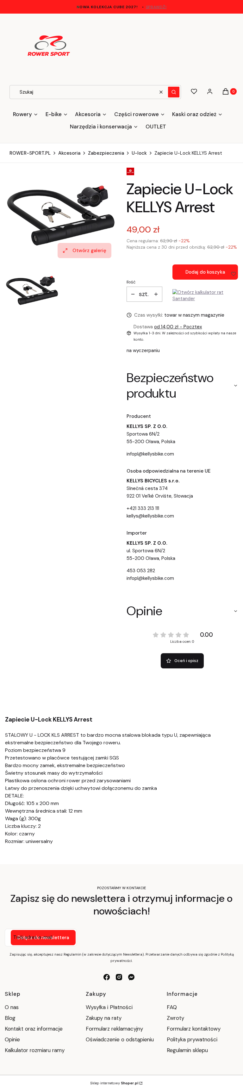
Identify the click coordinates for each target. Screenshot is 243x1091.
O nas (12, 1007)
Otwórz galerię (89, 250)
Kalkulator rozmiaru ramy (35, 1050)
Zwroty (175, 1017)
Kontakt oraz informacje (34, 1028)
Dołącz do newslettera (43, 937)
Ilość (131, 282)
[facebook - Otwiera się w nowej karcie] (106, 977)
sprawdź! (156, 6)
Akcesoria (69, 153)
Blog (10, 1017)
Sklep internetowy (114, 1083)
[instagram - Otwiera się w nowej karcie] (119, 977)
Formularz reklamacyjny (114, 1028)
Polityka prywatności (192, 1039)
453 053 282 (141, 570)
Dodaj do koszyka (205, 272)
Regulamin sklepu (187, 1050)
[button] (173, 92)
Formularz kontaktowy (194, 1028)
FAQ (172, 1007)
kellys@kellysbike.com (150, 516)
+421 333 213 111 (143, 508)
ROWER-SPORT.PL (30, 153)
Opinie (12, 1039)
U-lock (139, 153)
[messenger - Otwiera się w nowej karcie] (131, 977)
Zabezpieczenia (106, 153)
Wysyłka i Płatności (109, 1007)
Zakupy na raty (104, 1017)
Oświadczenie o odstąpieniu (120, 1039)
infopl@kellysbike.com (150, 454)
